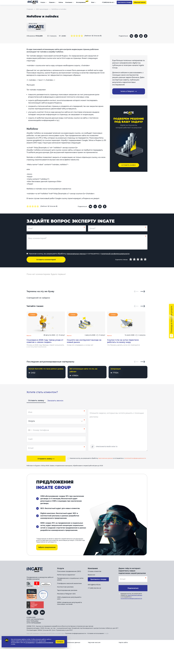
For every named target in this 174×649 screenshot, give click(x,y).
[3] (77, 36)
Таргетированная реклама (67, 590)
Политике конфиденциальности (75, 633)
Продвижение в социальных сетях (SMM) (70, 579)
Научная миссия (94, 642)
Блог (92, 2)
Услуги (42, 2)
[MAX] (141, 36)
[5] (82, 36)
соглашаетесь (30, 642)
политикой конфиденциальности (115, 254)
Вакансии (91, 575)
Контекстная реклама (65, 587)
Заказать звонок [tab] (55, 400)
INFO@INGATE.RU (94, 585)
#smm (29, 335)
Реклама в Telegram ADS (66, 594)
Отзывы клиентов (94, 571)
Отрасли (52, 2)
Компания (68, 2)
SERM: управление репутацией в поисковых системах (69, 603)
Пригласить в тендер (124, 2)
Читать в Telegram (127, 91)
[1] (72, 36)
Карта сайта (123, 642)
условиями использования (44, 642)
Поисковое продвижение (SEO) (69, 571)
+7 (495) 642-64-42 (107, 2)
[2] (74, 36)
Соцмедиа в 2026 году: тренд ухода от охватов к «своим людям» (45, 341)
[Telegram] (136, 36)
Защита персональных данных (68, 642)
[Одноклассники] (145, 36)
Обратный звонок (140, 2)
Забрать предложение (46, 547)
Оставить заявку (128, 165)
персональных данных (76, 254)
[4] (79, 36)
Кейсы (61, 2)
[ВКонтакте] (131, 36)
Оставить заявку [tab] (36, 400)
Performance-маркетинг (66, 575)
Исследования (81, 2)
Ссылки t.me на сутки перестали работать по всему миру (123, 341)
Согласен (59, 642)
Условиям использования (95, 633)
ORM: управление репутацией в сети (69, 598)
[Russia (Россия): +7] (29, 430)
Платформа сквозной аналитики (69, 583)
